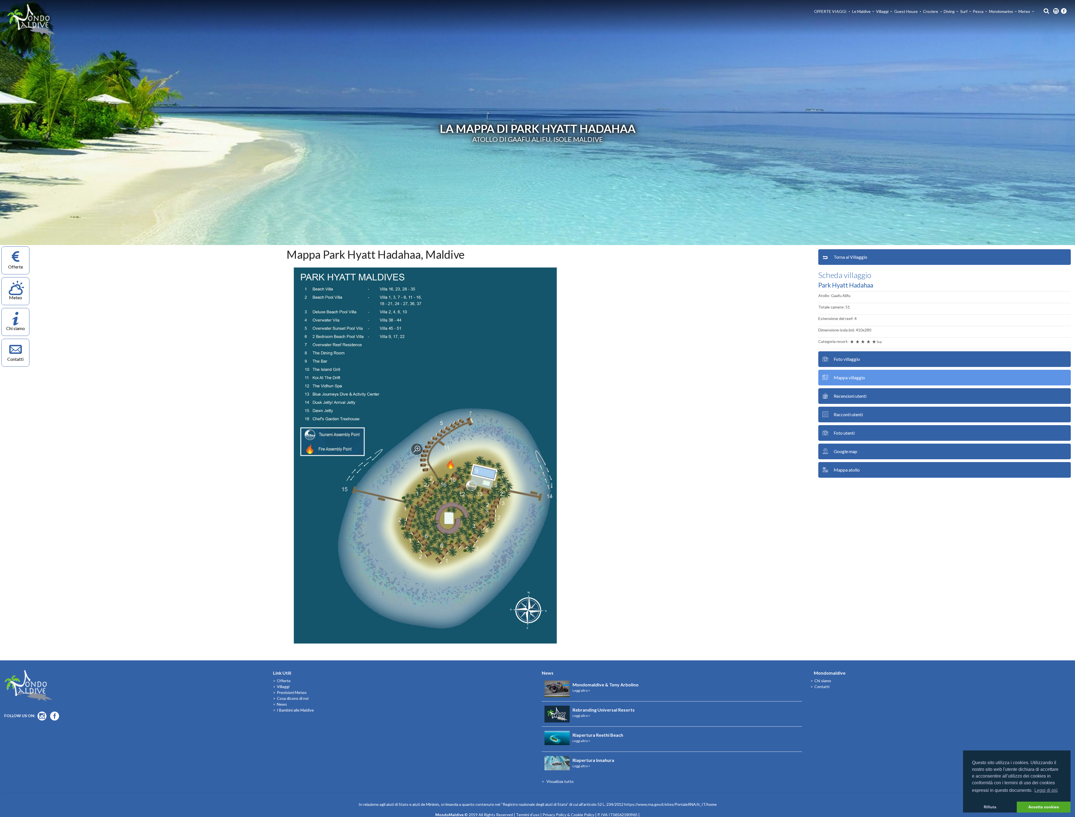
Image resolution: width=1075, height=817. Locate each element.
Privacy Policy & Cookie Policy (568, 814)
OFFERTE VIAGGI (830, 11)
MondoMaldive (31, 19)
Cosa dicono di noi (293, 698)
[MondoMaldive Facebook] (1064, 11)
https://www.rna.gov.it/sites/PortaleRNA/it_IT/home (670, 804)
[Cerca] (1044, 10)
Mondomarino (1001, 11)
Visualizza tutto (560, 781)
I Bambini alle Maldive (295, 710)
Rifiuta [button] (990, 807)
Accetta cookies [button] (1043, 807)
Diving (949, 11)
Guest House (906, 11)
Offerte (284, 680)
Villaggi (882, 11)
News (282, 704)
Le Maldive (861, 11)
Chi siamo (822, 680)
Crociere (930, 11)
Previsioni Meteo (292, 692)
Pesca (978, 11)
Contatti (821, 686)
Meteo (1024, 11)
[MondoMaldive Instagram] (1056, 11)
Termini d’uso (527, 814)
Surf (964, 11)
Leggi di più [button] (1046, 790)
